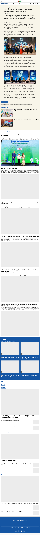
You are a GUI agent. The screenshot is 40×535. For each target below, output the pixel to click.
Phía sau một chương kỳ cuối (8, 460)
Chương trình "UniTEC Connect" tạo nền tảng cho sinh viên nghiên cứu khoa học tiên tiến (26, 120)
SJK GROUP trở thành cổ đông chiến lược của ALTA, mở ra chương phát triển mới (20, 236)
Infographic (13, 341)
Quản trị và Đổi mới (21, 3)
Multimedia (3, 339)
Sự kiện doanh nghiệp (12, 7)
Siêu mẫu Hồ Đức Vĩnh (23, 104)
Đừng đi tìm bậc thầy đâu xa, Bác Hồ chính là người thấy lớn (10, 376)
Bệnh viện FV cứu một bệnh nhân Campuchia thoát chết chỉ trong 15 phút (19, 503)
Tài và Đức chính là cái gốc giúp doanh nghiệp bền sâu (29, 376)
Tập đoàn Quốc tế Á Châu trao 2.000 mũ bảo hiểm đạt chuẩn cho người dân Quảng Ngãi (16, 505)
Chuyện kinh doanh (29, 3)
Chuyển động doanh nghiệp (21, 7)
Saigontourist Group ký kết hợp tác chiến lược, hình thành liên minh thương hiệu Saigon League (19, 202)
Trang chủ (6, 7)
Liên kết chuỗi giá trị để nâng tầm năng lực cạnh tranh (10, 426)
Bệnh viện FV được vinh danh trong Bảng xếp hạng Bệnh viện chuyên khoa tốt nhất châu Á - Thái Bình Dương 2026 (19, 305)
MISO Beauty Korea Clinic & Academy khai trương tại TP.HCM (25, 110)
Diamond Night (16, 104)
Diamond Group (30, 104)
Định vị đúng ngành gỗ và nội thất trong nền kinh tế (10, 420)
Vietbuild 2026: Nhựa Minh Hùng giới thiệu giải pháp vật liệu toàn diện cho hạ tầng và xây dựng (19, 270)
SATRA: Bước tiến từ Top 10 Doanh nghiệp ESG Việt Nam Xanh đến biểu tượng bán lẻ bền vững (19, 134)
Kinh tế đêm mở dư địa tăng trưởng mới (10, 168)
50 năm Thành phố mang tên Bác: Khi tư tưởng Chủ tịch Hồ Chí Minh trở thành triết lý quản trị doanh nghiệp (19, 416)
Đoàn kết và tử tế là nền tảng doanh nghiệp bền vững (10, 358)
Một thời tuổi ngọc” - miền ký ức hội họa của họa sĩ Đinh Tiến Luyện (13, 511)
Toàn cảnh (10, 3)
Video (2, 341)
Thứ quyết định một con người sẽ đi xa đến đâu (9, 468)
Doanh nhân (15, 3)
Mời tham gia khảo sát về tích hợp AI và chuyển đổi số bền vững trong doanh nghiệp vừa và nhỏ (16, 464)
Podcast (4, 341)
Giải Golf (11, 104)
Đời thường (3, 474)
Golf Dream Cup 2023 (6, 104)
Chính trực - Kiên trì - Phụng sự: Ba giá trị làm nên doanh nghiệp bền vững (30, 358)
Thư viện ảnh (8, 341)
